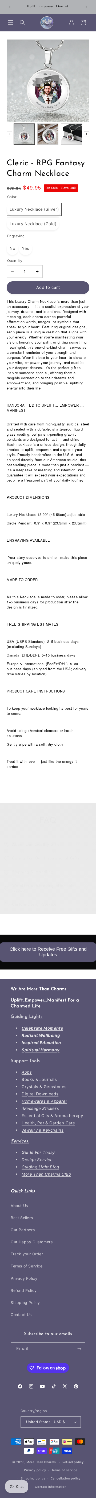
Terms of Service (27, 1266)
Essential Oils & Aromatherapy (52, 1115)
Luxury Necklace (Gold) (33, 223)
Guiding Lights (26, 1016)
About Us (19, 1205)
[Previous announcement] (10, 7)
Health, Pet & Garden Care (48, 1122)
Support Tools (25, 1061)
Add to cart (48, 287)
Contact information (50, 1487)
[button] (11, 22)
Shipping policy (33, 1478)
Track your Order (27, 1254)
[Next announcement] (86, 7)
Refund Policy (24, 1290)
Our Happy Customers (32, 1242)
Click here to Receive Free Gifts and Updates (48, 951)
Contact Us (21, 1314)
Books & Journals (39, 1079)
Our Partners (23, 1229)
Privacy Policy (24, 1278)
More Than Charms (41, 1462)
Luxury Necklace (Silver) (34, 209)
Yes (25, 248)
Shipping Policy (25, 1302)
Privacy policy (35, 1470)
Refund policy (73, 1462)
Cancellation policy (66, 1478)
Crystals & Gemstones (44, 1086)
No (12, 248)
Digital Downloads (40, 1093)
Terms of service (64, 1470)
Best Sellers (22, 1217)
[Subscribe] (79, 1348)
